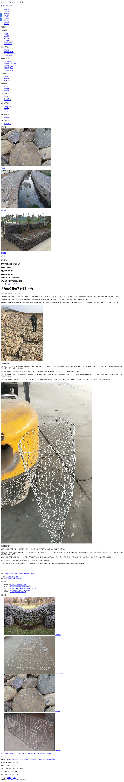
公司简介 (6, 18)
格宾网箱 (6, 37)
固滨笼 (6, 109)
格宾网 (6, 33)
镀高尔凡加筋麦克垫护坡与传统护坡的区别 (23, 588)
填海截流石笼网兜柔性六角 (18, 585)
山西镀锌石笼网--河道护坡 (18, 592)
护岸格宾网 (7, 38)
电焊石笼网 (7, 124)
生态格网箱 (7, 106)
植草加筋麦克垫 (8, 65)
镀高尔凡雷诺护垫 (9, 53)
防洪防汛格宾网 (8, 42)
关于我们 (3, 5)
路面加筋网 (7, 117)
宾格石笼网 (7, 90)
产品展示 (6, 11)
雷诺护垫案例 (59, 673)
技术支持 (6, 15)
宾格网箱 (6, 88)
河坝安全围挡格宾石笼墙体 (14, 578)
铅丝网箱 (6, 98)
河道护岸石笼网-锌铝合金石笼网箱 (20, 586)
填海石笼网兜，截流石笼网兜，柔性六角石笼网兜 (20, 573)
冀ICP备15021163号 (13, 779)
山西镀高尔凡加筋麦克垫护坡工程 (20, 590)
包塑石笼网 (7, 80)
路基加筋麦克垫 (8, 70)
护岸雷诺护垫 (8, 55)
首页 (8, 284)
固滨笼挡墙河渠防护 (12, 577)
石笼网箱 (6, 78)
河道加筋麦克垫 (8, 67)
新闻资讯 (6, 13)
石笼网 (6, 77)
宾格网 (6, 86)
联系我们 (9, 5)
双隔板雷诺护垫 (8, 52)
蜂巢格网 (6, 108)
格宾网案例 (58, 712)
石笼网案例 (58, 635)
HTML (9, 778)
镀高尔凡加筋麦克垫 (10, 63)
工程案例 (6, 17)
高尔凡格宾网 (8, 44)
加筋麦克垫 (7, 61)
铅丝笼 (6, 96)
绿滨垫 (6, 111)
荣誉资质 (6, 20)
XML (14, 778)
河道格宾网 (7, 40)
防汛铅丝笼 (7, 100)
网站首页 (6, 9)
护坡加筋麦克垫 (8, 68)
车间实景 (6, 22)
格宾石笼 (6, 35)
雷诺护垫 (6, 50)
